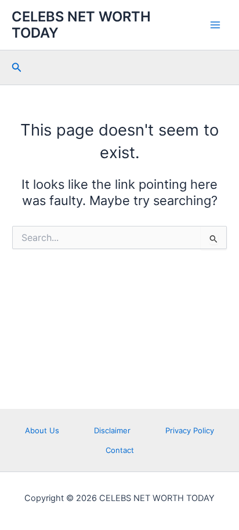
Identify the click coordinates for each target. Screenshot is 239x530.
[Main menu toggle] (215, 25)
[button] (17, 67)
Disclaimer (112, 430)
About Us (42, 430)
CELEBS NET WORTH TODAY (81, 24)
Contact (120, 450)
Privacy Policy (189, 430)
